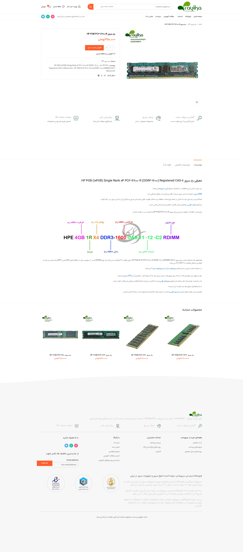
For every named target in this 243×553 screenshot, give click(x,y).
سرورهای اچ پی (165, 281)
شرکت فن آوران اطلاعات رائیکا (113, 517)
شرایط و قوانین (114, 451)
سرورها (161, 188)
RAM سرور (198, 194)
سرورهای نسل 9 (157, 268)
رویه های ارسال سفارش (193, 451)
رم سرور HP (192, 24)
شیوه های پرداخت (195, 447)
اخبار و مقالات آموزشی (111, 456)
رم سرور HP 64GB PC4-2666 (142, 355)
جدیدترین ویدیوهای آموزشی (109, 460)
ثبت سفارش (197, 443)
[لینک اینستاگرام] (53, 16)
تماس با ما (116, 447)
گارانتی (158, 451)
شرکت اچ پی (191, 205)
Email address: (72, 460)
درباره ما (117, 443)
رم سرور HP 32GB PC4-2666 (101, 355)
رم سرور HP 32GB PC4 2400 (60, 355)
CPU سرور (127, 276)
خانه (200, 24)
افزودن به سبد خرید (94, 48)
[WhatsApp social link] (48, 16)
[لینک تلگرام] (43, 16)
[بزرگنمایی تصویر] (197, 102)
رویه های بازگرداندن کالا (152, 447)
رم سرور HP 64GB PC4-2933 (183, 355)
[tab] (198, 164)
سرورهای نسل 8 (171, 268)
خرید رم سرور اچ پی (177, 292)
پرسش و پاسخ (155, 443)
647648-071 (103, 65)
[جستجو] (90, 7)
